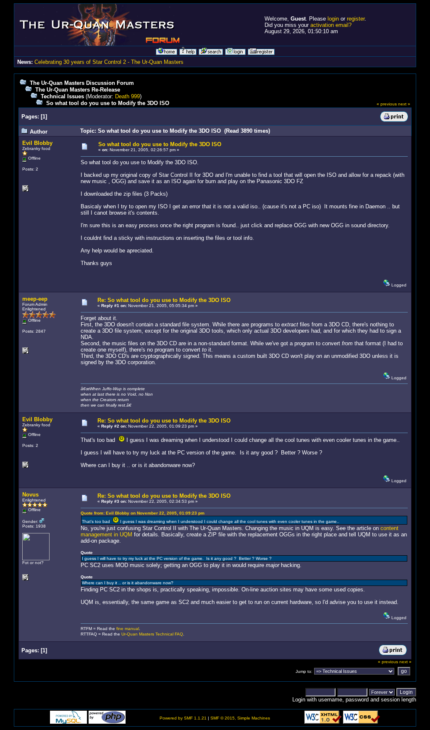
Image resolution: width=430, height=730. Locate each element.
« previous (387, 104)
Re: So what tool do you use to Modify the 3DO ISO (164, 300)
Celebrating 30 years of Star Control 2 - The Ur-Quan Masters (109, 62)
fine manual (127, 628)
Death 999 (127, 96)
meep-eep (34, 299)
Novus (30, 494)
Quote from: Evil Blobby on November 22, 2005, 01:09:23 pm (143, 513)
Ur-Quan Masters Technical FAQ (152, 634)
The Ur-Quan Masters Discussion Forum (82, 83)
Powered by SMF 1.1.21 (183, 718)
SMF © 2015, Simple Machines (240, 718)
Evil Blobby (37, 143)
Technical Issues (62, 96)
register (355, 19)
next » (404, 104)
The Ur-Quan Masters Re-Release (77, 90)
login (333, 19)
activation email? (330, 25)
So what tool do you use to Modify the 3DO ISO (107, 103)
